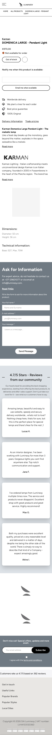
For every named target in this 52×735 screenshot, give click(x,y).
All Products (17, 11)
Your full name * (8, 303)
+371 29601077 (12, 279)
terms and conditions (33, 660)
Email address (8, 74)
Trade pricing (32, 121)
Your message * (8, 324)
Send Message (26, 351)
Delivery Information (12, 121)
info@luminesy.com (12, 283)
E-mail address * (8, 313)
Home (5, 11)
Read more (7, 146)
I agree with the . (26, 660)
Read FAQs (7, 289)
